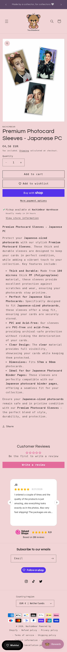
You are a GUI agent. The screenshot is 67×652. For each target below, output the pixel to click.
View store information (22, 218)
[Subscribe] (52, 558)
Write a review (33, 464)
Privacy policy (49, 630)
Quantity (7, 156)
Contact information (26, 640)
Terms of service (24, 635)
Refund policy (29, 630)
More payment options (33, 200)
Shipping (24, 151)
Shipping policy (47, 635)
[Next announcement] (61, 4)
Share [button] (10, 426)
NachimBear (32, 626)
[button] (6, 21)
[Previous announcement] (5, 4)
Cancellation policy (35, 645)
